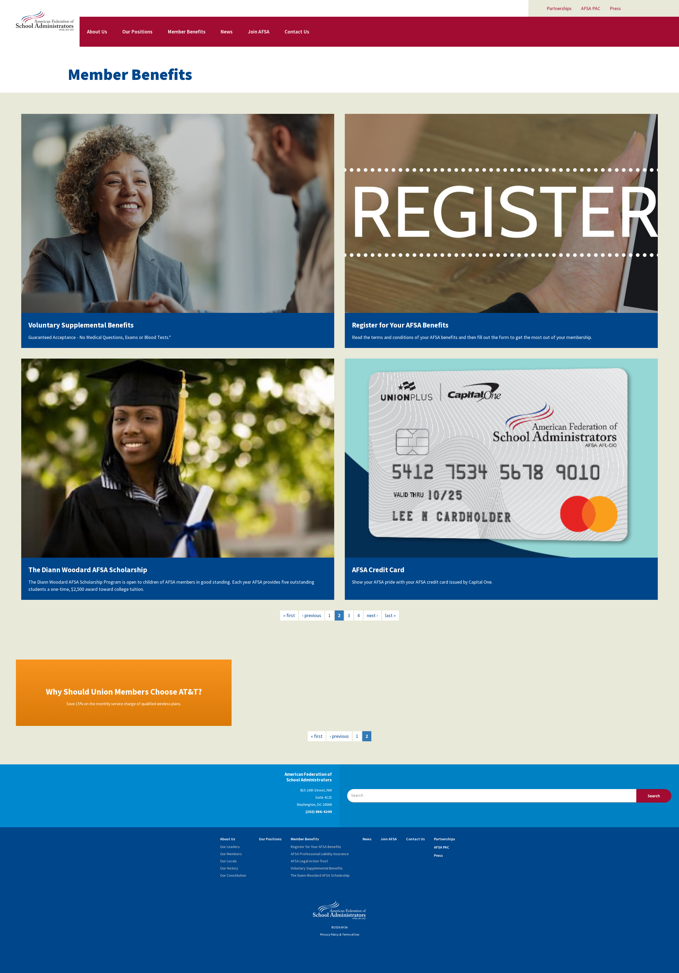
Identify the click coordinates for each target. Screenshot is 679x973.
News (226, 31)
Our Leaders (230, 846)
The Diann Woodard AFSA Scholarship (87, 569)
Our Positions (137, 31)
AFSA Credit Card (378, 569)
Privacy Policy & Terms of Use (339, 934)
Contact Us (297, 31)
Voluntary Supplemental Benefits (81, 324)
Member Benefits (187, 31)
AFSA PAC (590, 8)
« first (289, 615)
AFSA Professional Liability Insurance (320, 853)
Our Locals (228, 861)
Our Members (231, 853)
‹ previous (311, 615)
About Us (97, 31)
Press (615, 8)
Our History (229, 868)
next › (372, 615)
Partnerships (559, 8)
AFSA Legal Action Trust (309, 861)
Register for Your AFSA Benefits (400, 324)
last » (390, 615)
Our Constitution (233, 875)
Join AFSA (258, 31)
